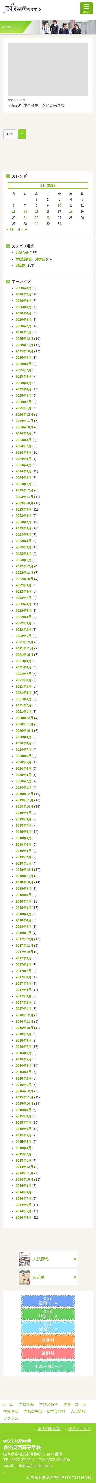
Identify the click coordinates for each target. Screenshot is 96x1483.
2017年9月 (23, 958)
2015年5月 (23, 1135)
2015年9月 (23, 1110)
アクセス (10, 1418)
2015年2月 (23, 1154)
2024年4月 (23, 465)
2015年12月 (24, 1091)
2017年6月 (23, 977)
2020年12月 (24, 718)
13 (13, 211)
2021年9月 (23, 661)
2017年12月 (24, 939)
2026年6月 (23, 300)
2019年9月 (23, 813)
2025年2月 (23, 402)
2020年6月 (23, 756)
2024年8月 (23, 440)
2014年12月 (24, 1167)
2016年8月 (23, 1040)
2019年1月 (23, 863)
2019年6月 (23, 832)
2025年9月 (23, 357)
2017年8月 (23, 964)
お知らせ (22, 252)
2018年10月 (24, 882)
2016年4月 (23, 1065)
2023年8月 (23, 515)
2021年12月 (24, 642)
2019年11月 (24, 800)
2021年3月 (23, 699)
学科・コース (75, 1404)
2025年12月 (24, 338)
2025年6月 (23, 376)
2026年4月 (23, 313)
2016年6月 (23, 1053)
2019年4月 (23, 844)
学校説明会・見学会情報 (44, 1411)
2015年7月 (23, 1122)
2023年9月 (23, 509)
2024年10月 (24, 427)
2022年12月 (24, 566)
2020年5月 (23, 762)
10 (59, 205)
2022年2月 (23, 629)
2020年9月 (23, 737)
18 (70, 211)
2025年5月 (23, 383)
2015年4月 (23, 1141)
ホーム (7, 1404)
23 (48, 217)
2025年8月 (23, 364)
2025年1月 (23, 408)
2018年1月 (23, 933)
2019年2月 (23, 857)
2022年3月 (23, 623)
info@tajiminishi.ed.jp (34, 1465)
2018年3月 (23, 926)
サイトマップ (79, 1429)
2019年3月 (23, 851)
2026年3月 (23, 319)
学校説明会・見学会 (30, 259)
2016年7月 (23, 1047)
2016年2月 (23, 1078)
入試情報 (78, 1411)
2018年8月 (23, 895)
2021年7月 (23, 674)
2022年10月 (24, 579)
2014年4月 (23, 1217)
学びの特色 (48, 1404)
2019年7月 (23, 825)
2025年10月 (24, 351)
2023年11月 (24, 497)
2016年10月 (24, 1028)
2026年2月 (23, 326)
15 (36, 211)
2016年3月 (23, 1072)
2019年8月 (23, 819)
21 (25, 217)
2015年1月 (23, 1160)
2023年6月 (23, 528)
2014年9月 (23, 1186)
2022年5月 (23, 610)
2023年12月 (24, 490)
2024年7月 (23, 446)
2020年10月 (24, 731)
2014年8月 (23, 1192)
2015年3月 (23, 1148)
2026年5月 (23, 307)
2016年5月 (23, 1059)
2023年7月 (23, 522)
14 (25, 211)
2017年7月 (23, 971)
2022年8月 (23, 591)
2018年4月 (23, 920)
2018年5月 (23, 914)
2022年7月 (23, 598)
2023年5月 (23, 534)
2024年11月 (24, 421)
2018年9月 (23, 888)
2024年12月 (24, 414)
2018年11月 (24, 876)
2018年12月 (24, 870)
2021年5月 (23, 686)
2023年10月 (24, 503)
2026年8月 (23, 288)
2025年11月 (24, 345)
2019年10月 (24, 806)
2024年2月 (23, 477)
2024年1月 (23, 484)
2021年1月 (23, 711)
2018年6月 (23, 908)
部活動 (20, 265)
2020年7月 (23, 749)
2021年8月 (23, 667)
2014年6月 (23, 1205)
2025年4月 (23, 389)
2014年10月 (24, 1179)
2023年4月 (23, 541)
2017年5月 (23, 983)
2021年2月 (23, 705)
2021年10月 (24, 654)
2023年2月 (23, 554)
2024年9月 (23, 433)
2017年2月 (23, 1002)
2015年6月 (23, 1129)
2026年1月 (23, 332)
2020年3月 (23, 775)
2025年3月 (23, 395)
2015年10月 (24, 1103)
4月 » (22, 230)
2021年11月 (24, 648)
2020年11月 (24, 724)
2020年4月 (23, 768)
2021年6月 (23, 680)
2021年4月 (23, 693)
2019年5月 (23, 838)
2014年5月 (23, 1211)
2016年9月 (23, 1034)
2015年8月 (23, 1116)
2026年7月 (23, 294)
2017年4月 (23, 990)
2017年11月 (24, 945)
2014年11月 (24, 1173)
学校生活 (10, 1411)
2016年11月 (24, 1021)
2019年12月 (24, 794)
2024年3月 (23, 471)
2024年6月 (23, 452)
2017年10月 (24, 952)
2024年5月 (23, 459)
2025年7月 (23, 370)
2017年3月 (23, 996)
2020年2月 (23, 781)
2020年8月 (23, 743)
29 (36, 224)
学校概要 (26, 1404)
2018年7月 (23, 901)
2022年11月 (24, 572)
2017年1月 (23, 1009)
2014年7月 (23, 1198)
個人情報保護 (49, 1429)
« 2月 (10, 230)
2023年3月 (23, 547)
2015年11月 (24, 1097)
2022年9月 (23, 585)
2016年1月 (23, 1085)
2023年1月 (23, 560)
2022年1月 (23, 636)
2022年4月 (23, 617)
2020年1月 (23, 787)
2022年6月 (23, 604)
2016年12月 (24, 1015)
